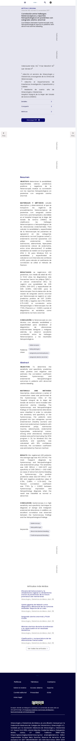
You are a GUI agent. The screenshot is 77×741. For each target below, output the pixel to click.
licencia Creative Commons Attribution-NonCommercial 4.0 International (32, 711)
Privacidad (34, 692)
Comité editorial (20, 692)
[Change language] (51, 2)
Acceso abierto (36, 688)
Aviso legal (18, 697)
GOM (49, 692)
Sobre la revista (20, 688)
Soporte (50, 688)
